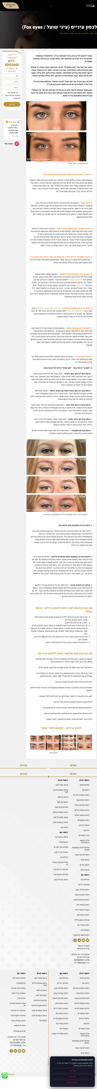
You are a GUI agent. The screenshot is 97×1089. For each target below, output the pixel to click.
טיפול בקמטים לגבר (60, 822)
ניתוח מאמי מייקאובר (81, 935)
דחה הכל (72, 1076)
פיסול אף (64, 827)
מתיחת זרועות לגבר (60, 874)
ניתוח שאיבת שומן (82, 894)
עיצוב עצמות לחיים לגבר (60, 791)
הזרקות (86, 830)
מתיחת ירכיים (84, 884)
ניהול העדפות (72, 1082)
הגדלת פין (64, 857)
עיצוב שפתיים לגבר (60, 817)
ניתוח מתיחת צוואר (81, 805)
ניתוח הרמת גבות (82, 800)
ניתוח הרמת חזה (83, 915)
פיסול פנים (85, 870)
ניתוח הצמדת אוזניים (81, 795)
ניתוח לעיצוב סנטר (82, 854)
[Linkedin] (83, 940)
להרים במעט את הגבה (75, 311)
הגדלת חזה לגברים (61, 847)
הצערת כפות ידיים (82, 909)
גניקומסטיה (63, 842)
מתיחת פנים (84, 785)
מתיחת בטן (85, 879)
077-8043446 (12, 63)
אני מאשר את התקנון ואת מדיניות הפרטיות (12, 95)
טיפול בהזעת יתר (61, 837)
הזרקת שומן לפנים (82, 815)
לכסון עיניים (84, 864)
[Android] (79, 940)
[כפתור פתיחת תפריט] (51, 5)
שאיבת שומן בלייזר (81, 920)
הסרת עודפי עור (83, 925)
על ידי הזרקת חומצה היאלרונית (48, 308)
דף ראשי (93, 33)
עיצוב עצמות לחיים (82, 810)
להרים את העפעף (75, 279)
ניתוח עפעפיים (83, 820)
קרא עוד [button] (15, 136)
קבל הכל (72, 1071)
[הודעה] (75, 940)
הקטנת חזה (85, 930)
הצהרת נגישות (83, 945)
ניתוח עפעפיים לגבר (60, 812)
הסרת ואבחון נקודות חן (60, 863)
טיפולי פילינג (84, 825)
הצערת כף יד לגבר (61, 852)
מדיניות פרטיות (83, 948)
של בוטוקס (80, 285)
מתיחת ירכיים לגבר (60, 869)
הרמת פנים (85, 859)
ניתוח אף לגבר (62, 802)
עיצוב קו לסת (63, 797)
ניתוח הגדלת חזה (82, 904)
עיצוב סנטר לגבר (61, 785)
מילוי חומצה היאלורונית (84, 841)
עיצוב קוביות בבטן (61, 879)
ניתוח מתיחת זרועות (81, 899)
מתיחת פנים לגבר (61, 807)
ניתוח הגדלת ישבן (82, 889)
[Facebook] (87, 940)
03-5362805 (79, 960)
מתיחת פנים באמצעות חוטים (80, 848)
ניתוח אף (85, 790)
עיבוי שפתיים (84, 835)
